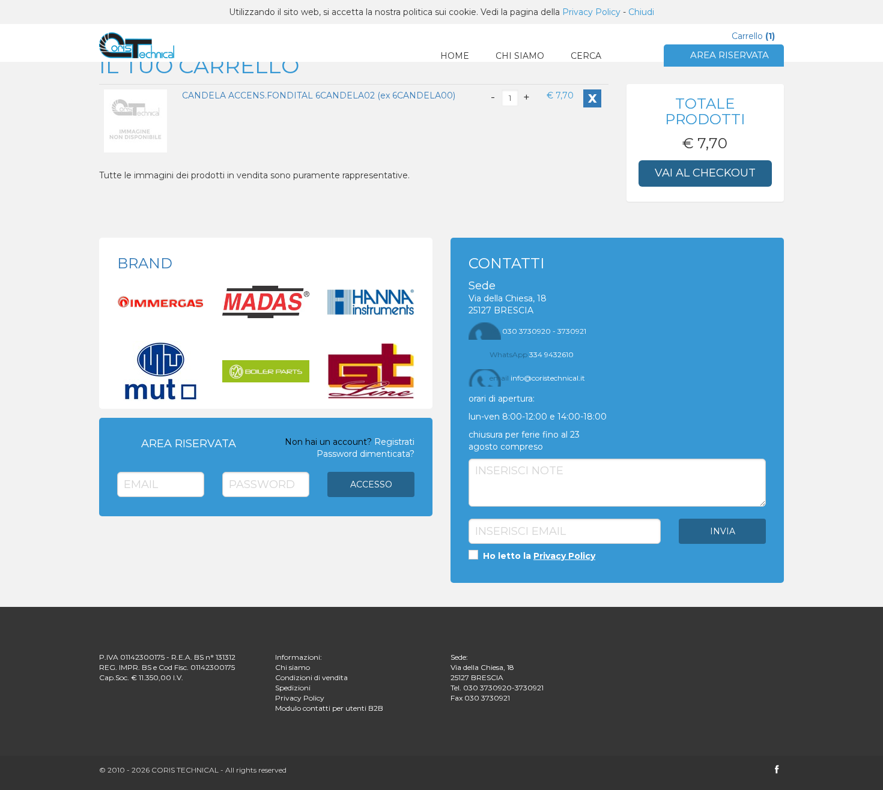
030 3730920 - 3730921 (538, 331)
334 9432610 (532, 354)
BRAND (144, 263)
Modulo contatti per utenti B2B (329, 708)
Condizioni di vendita (311, 677)
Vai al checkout (705, 172)
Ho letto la (538, 555)
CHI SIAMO (520, 55)
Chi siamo (292, 667)
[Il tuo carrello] (136, 45)
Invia (722, 531)
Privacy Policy (591, 12)
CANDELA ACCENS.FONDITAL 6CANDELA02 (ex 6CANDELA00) (318, 95)
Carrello (753, 36)
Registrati (394, 441)
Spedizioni (293, 687)
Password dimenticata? (365, 453)
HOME (454, 55)
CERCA (586, 55)
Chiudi (641, 12)
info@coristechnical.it (537, 377)
